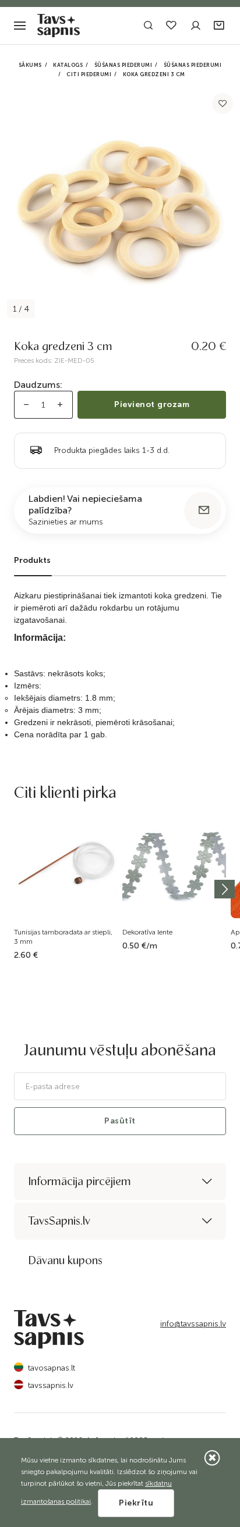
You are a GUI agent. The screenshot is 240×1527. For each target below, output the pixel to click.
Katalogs (68, 65)
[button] (220, 26)
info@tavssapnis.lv (193, 1324)
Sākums (30, 65)
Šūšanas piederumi (123, 65)
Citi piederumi (88, 74)
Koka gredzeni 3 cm (154, 74)
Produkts (32, 560)
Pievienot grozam (151, 404)
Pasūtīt (120, 1121)
